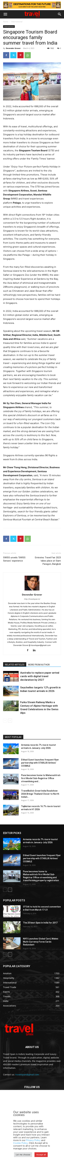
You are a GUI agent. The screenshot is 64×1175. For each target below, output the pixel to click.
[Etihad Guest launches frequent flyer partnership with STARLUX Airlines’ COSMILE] (11, 763)
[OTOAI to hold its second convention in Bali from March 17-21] (12, 911)
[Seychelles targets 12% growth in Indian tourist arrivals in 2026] (11, 691)
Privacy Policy (33, 1140)
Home (5, 21)
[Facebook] (6, 55)
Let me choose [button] (23, 1154)
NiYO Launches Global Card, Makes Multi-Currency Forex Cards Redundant (40, 941)
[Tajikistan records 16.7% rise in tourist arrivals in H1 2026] (11, 810)
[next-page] (10, 720)
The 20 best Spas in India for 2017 (40, 922)
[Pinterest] (20, 55)
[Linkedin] (35, 650)
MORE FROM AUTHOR (39, 664)
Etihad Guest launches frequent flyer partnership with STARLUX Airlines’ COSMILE (40, 762)
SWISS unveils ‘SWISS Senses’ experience (14, 559)
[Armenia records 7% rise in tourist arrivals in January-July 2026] (11, 748)
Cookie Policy (20, 1143)
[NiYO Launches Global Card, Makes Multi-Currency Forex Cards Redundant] (12, 943)
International (16, 21)
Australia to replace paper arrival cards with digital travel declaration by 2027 (39, 676)
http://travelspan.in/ (32, 599)
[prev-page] (5, 720)
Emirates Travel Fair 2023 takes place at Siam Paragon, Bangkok (48, 560)
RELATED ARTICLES (14, 664)
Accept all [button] (41, 1154)
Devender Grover (13, 48)
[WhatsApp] (28, 55)
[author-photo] (32, 590)
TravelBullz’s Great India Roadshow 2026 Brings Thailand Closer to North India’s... (40, 794)
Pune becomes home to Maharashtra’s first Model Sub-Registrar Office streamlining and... (40, 778)
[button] (5, 14)
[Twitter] (13, 55)
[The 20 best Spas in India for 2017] (12, 927)
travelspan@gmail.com (27, 1074)
